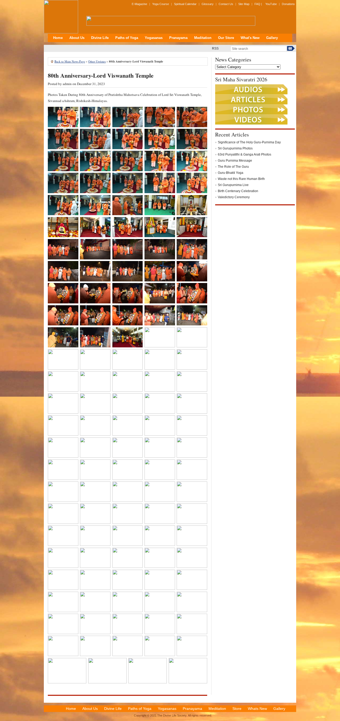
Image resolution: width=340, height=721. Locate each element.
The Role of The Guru (233, 167)
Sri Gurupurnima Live (233, 185)
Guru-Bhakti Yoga (230, 173)
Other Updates (97, 61)
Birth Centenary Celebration (238, 191)
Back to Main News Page (69, 61)
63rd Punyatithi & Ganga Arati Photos (244, 154)
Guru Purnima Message (235, 160)
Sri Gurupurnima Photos (235, 148)
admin (67, 83)
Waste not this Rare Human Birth (241, 179)
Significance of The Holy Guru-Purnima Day (249, 142)
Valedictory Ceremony (234, 197)
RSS (215, 48)
